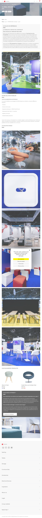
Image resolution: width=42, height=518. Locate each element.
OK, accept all (21, 259)
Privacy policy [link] (21, 266)
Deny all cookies (21, 261)
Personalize (21, 263)
